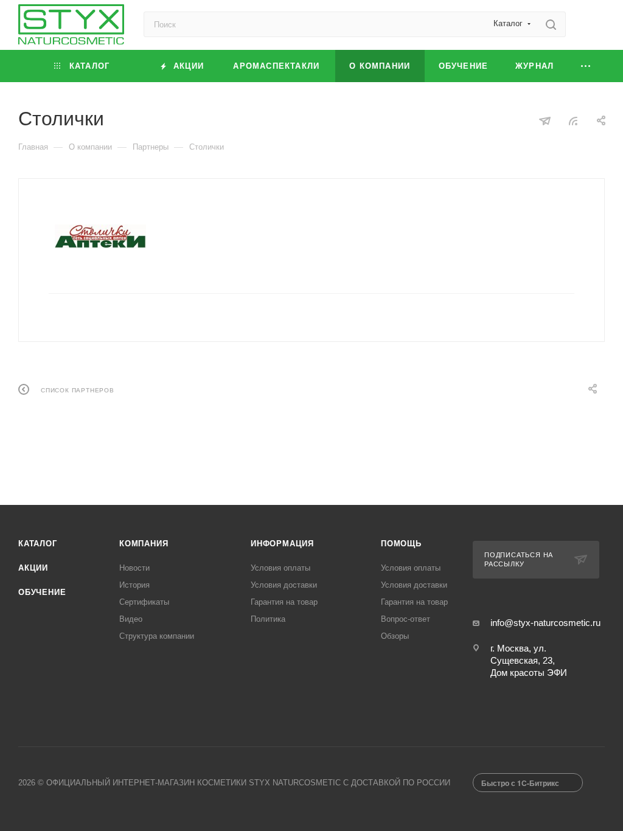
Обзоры (395, 636)
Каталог (37, 543)
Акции (33, 567)
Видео (130, 619)
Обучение (42, 592)
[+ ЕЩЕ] (586, 66)
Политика (268, 619)
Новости (134, 567)
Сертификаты (144, 602)
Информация (282, 543)
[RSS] (573, 121)
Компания (143, 543)
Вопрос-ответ (405, 619)
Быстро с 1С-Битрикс (520, 782)
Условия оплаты (280, 567)
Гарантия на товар (284, 602)
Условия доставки (284, 584)
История (134, 584)
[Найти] (551, 24)
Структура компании (156, 636)
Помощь (401, 543)
